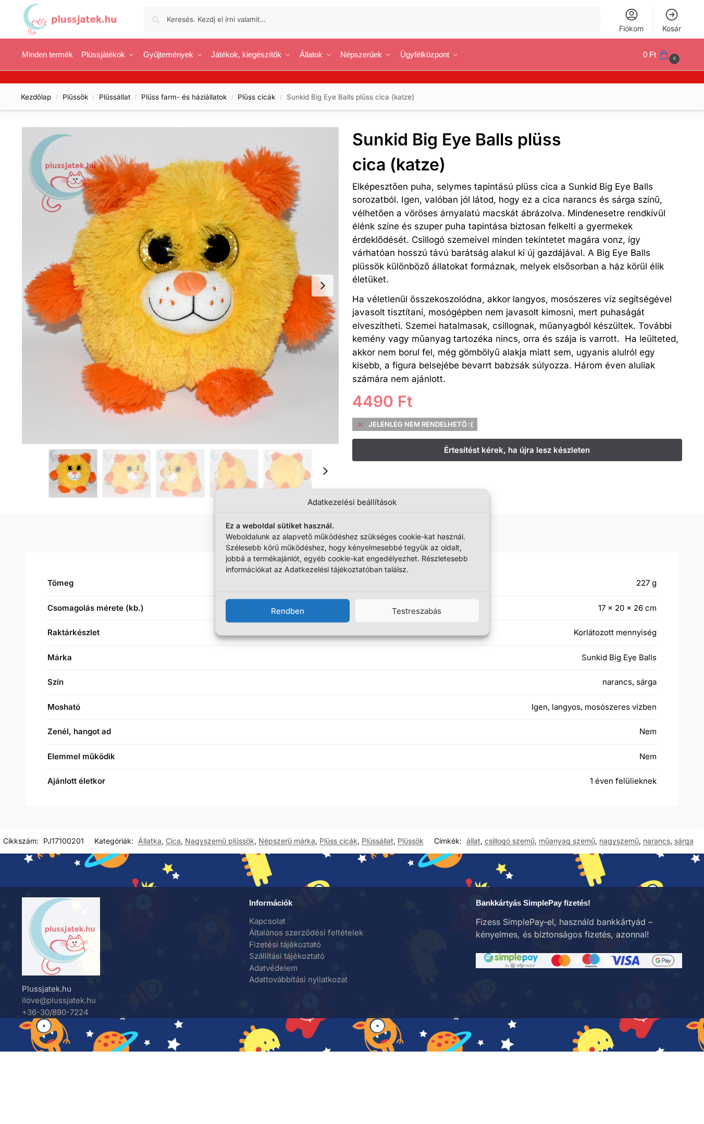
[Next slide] (323, 286)
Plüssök (75, 97)
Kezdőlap (36, 97)
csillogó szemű (510, 840)
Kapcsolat (267, 921)
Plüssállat (114, 97)
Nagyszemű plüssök (219, 840)
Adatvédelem (273, 968)
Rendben (287, 610)
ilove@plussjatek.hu (59, 1000)
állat (473, 840)
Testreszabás (416, 610)
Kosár (671, 28)
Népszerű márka (286, 840)
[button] (662, 54)
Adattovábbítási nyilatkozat (298, 979)
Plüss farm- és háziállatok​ (184, 97)
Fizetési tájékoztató (285, 944)
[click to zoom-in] (180, 285)
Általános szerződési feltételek (306, 932)
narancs (656, 840)
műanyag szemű (567, 840)
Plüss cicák (256, 97)
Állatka (150, 840)
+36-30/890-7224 (55, 1012)
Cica (173, 840)
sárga (684, 840)
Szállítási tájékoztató (287, 956)
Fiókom (631, 28)
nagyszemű (619, 840)
